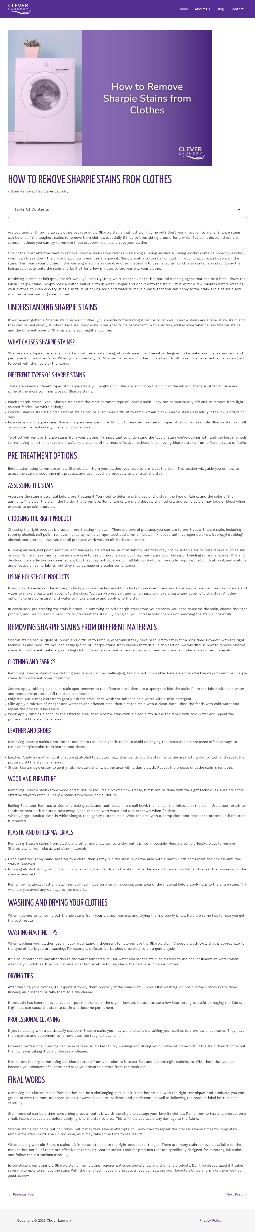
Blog (220, 9)
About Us (202, 9)
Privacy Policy (210, 1220)
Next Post (236, 1194)
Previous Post (21, 1194)
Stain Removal (22, 191)
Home (183, 9)
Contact (237, 9)
